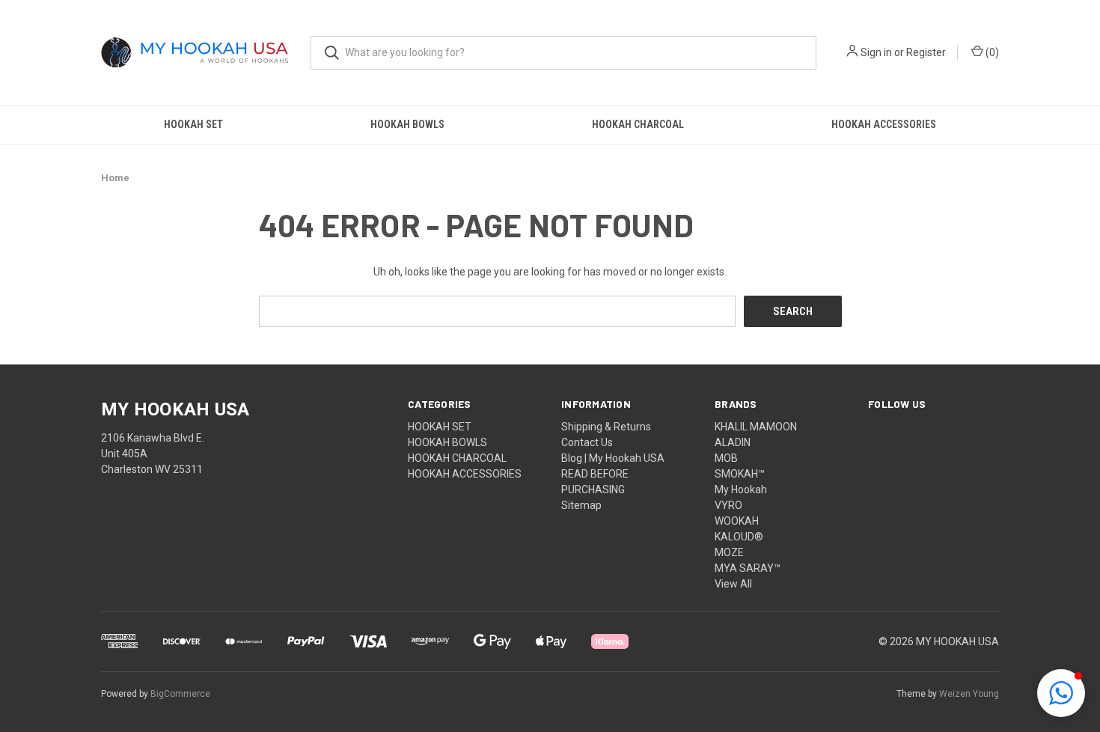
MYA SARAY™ (747, 568)
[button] (1061, 693)
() (991, 52)
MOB (726, 458)
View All (733, 584)
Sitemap (581, 505)
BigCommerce (180, 694)
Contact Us (587, 442)
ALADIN (733, 442)
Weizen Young (969, 694)
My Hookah (741, 489)
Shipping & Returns (606, 427)
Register (926, 52)
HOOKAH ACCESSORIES (883, 124)
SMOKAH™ (740, 474)
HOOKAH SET (193, 124)
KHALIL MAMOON (756, 427)
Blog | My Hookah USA (612, 458)
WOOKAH (737, 521)
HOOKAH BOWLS (407, 124)
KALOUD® (739, 537)
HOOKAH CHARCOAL (638, 124)
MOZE (729, 552)
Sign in (876, 52)
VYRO (728, 505)
